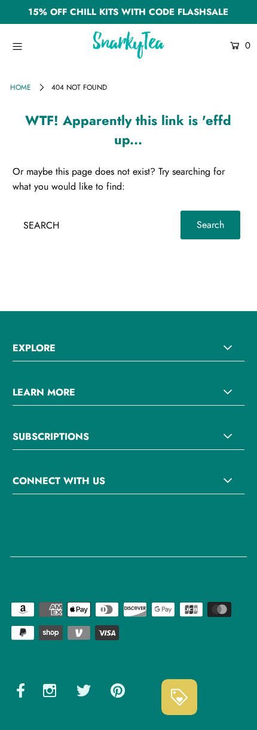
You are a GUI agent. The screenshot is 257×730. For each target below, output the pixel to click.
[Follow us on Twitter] (83, 692)
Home (20, 87)
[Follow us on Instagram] (49, 692)
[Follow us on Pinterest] (117, 692)
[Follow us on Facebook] (20, 692)
